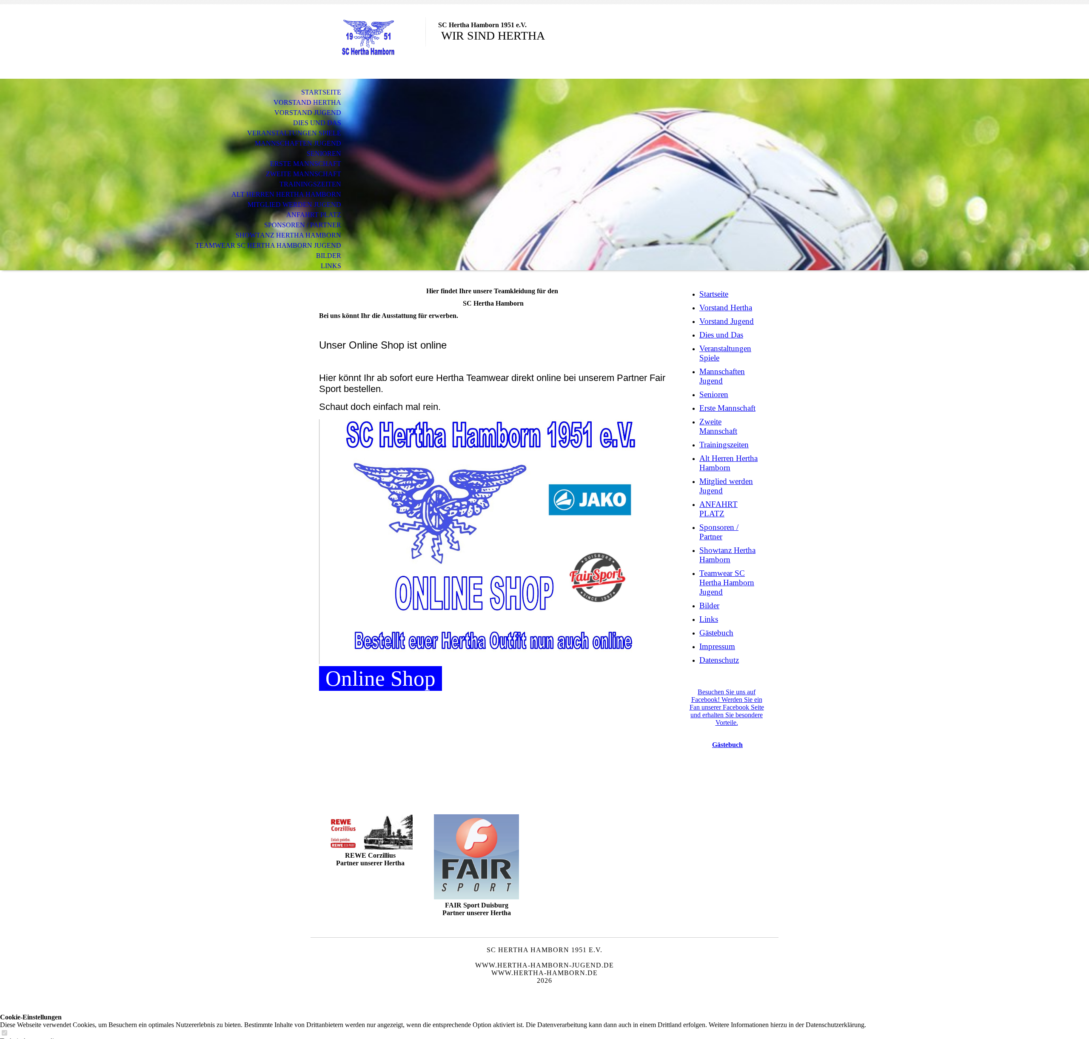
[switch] (4, 1033)
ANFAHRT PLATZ (313, 214)
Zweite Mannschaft (303, 173)
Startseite (321, 92)
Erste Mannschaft (305, 163)
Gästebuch (716, 632)
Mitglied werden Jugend (294, 204)
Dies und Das (317, 122)
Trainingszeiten (310, 184)
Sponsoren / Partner (302, 225)
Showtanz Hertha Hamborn (288, 235)
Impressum (717, 646)
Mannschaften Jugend (298, 143)
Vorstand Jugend (307, 112)
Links (331, 265)
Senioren (324, 153)
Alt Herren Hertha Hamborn (286, 194)
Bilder (328, 255)
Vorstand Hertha (307, 102)
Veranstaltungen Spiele (294, 133)
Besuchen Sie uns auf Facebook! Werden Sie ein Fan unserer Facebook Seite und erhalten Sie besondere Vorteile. (727, 707)
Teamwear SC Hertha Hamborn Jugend (268, 245)
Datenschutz (719, 659)
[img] (368, 41)
